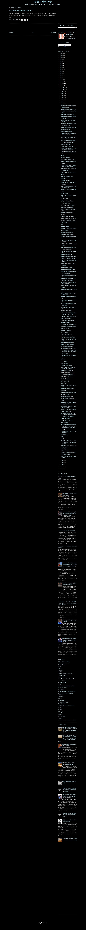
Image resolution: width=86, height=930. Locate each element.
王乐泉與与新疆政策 (65, 129)
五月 (62, 102)
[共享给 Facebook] (25, 20)
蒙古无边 (63, 359)
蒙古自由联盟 (61, 689)
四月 (62, 104)
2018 (61, 69)
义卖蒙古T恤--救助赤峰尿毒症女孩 (68, 445)
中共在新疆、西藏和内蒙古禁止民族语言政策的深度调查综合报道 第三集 (69, 789)
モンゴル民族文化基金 (63, 680)
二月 (62, 462)
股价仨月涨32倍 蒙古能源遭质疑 (68, 172)
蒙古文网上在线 (61, 716)
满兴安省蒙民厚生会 (65, 454)
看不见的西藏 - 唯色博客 (63, 702)
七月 (62, 97)
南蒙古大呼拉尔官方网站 (64, 662)
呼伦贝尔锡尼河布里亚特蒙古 (67, 146)
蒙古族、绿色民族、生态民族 (67, 344)
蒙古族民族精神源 (65, 328)
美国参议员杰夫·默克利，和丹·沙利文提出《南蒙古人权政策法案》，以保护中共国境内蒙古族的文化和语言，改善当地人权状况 (67, 738)
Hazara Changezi (62, 664)
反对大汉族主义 (64, 198)
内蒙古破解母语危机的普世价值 (68, 337)
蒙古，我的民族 (64, 422)
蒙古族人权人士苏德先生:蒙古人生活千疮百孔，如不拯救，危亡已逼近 (68, 111)
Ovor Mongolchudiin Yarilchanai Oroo (66, 678)
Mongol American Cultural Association (66, 691)
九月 (62, 93)
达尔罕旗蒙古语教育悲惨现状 (67, 374)
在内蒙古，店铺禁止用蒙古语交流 (68, 316)
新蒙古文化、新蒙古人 (66, 330)
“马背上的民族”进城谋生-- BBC (68, 159)
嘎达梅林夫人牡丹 (65, 450)
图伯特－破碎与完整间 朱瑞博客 (65, 693)
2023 (61, 59)
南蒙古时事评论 (43, 1)
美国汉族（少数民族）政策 (67, 176)
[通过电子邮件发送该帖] (19, 19)
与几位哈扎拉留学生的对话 (67, 346)
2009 (61, 466)
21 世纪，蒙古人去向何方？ (67, 420)
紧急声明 (63, 155)
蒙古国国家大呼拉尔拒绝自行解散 (68, 392)
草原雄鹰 (60, 709)
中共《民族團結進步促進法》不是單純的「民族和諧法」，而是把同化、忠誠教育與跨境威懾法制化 (67, 603)
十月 (62, 91)
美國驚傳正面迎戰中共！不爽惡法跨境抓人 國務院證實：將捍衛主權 (69, 640)
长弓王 (62, 438)
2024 (61, 57)
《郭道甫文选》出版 (65, 180)
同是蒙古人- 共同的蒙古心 (67, 376)
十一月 (62, 89)
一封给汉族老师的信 (65, 203)
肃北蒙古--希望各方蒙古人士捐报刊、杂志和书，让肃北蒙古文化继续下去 (68, 442)
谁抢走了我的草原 (65, 226)
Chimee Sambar (62, 682)
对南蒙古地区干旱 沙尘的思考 (67, 234)
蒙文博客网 (60, 711)
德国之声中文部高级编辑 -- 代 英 (68, 114)
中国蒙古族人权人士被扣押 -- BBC (68, 127)
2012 (61, 81)
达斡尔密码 (63, 178)
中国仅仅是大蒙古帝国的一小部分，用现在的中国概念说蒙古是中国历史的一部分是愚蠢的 (68, 415)
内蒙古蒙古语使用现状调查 (67, 396)
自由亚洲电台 (61, 696)
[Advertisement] (32, 28)
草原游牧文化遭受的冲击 (66, 334)
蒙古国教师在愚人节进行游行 (67, 388)
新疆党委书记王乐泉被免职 (67, 131)
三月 (62, 460)
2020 (61, 65)
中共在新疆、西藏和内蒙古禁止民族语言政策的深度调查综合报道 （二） (69, 815)
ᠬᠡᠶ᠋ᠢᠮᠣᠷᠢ (60, 712)
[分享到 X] (24, 20)
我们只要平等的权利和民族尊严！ (68, 205)
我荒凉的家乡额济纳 (65, 378)
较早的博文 (53, 32)
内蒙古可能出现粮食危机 (66, 310)
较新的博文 (11, 32)
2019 (61, 67)
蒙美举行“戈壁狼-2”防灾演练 (67, 216)
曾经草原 (60, 718)
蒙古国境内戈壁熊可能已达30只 (68, 269)
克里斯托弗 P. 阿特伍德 (66, 318)
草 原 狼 (63, 436)
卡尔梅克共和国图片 (65, 394)
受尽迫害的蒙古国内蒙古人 (67, 212)
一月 (62, 464)
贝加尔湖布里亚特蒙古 (66, 144)
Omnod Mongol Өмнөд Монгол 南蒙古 (67, 720)
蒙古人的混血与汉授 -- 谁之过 (67, 372)
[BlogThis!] (22, 20)
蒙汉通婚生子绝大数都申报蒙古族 (68, 326)
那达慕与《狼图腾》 (65, 157)
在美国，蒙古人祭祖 (65, 418)
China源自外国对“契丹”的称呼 (67, 320)
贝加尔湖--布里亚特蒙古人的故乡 (68, 452)
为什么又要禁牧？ (65, 230)
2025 (61, 55)
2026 (61, 53)
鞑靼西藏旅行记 (64, 434)
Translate (69, 46)
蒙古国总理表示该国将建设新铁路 (68, 218)
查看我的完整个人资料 (69, 38)
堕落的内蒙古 (64, 383)
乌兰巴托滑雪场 (64, 332)
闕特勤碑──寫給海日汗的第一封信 (68, 228)
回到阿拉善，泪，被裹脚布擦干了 (68, 324)
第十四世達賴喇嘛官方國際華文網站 (66, 686)
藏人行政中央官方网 (62, 687)
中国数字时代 (61, 694)
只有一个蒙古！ (64, 361)
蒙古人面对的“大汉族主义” (67, 370)
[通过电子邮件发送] (21, 20)
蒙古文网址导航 (61, 703)
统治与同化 (63, 214)
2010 (61, 85)
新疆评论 (60, 668)
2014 (61, 77)
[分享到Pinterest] (27, 20)
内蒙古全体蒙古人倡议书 (66, 365)
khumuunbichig (61, 700)
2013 (61, 79)
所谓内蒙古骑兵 (64, 448)
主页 (33, 32)
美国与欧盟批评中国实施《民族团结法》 (66, 530)
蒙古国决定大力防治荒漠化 (67, 267)
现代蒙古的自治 (64, 193)
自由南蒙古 (60, 670)
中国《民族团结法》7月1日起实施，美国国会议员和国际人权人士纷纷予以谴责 (69, 513)
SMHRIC (60, 671)
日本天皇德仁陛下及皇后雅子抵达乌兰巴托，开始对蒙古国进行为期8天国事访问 (69, 796)
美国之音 (60, 698)
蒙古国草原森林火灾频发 (66, 254)
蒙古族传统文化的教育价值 (67, 201)
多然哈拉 (60, 714)
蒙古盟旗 (63, 174)
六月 (62, 100)
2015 (61, 75)
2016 (61, 73)
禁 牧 (62, 224)
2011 (61, 83)
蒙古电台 (60, 707)
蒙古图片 (60, 666)
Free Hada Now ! (62, 677)
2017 (61, 71)
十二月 (62, 87)
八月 (62, 95)
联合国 (59, 684)
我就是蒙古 (63, 390)
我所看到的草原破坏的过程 (67, 232)
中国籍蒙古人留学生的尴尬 (67, 207)
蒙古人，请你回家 (65, 381)
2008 (61, 469)
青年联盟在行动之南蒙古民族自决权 (66, 705)
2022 (61, 61)
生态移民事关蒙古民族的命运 (67, 342)
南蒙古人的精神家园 (65, 322)
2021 (61, 63)
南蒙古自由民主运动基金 (64, 661)
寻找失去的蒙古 (64, 363)
